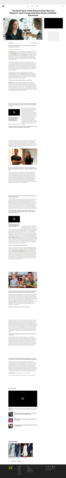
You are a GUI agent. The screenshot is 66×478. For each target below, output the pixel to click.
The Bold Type (13, 51)
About (19, 472)
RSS (18, 474)
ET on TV (19, 471)
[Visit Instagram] (50, 467)
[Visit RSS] (55, 467)
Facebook (19, 467)
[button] (14, 112)
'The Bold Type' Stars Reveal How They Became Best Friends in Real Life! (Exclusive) (22, 409)
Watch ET (37, 6)
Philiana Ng (11, 42)
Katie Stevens (19, 461)
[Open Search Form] (63, 6)
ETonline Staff (20, 473)
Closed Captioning (30, 469)
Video (32, 6)
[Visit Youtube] (53, 466)
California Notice (29, 470)
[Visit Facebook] (46, 467)
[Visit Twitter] (48, 467)
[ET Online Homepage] (3, 6)
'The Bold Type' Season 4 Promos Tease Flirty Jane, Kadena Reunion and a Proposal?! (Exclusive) (13, 119)
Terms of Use (29, 467)
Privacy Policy (29, 468)
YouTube (19, 470)
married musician (18, 250)
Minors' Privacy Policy (30, 471)
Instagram (19, 468)
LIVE (28, 6)
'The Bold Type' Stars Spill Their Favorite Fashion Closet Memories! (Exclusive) (14, 225)
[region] (53, 23)
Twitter (19, 469)
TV (33, 9)
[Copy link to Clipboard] (37, 43)
